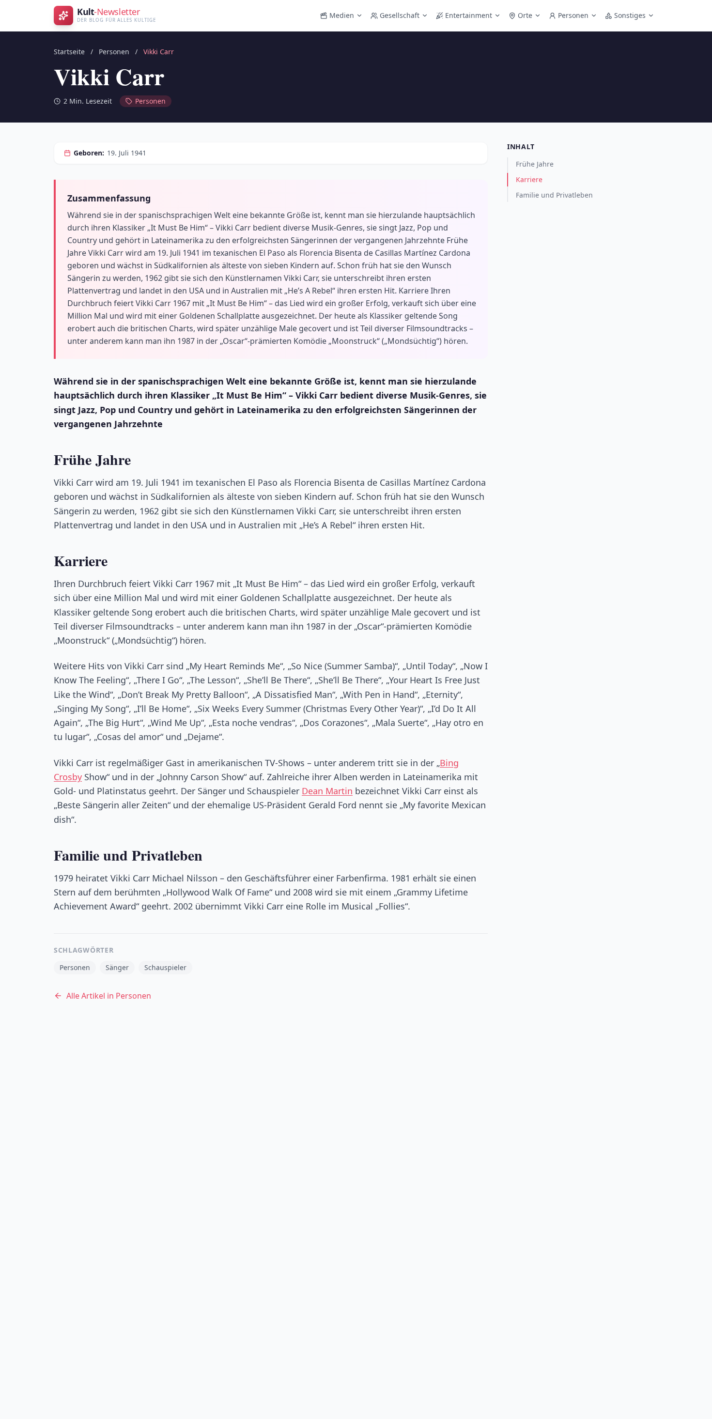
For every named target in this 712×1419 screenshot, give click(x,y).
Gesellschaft (399, 15)
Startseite (69, 51)
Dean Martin (327, 791)
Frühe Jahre (535, 164)
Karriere (529, 179)
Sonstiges (630, 15)
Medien (341, 15)
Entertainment (468, 15)
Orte (525, 15)
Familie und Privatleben (554, 195)
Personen (573, 15)
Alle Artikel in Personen (108, 995)
